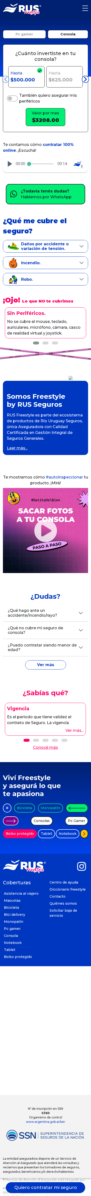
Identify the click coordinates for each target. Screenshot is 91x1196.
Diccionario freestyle (68, 889)
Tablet (46, 833)
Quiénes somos (63, 903)
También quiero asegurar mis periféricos (48, 98)
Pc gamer (24, 34)
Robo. (27, 279)
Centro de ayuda (64, 882)
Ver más (45, 664)
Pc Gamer (76, 821)
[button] (10, 164)
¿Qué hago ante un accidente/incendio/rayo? (32, 612)
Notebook (67, 833)
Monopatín (50, 808)
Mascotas (12, 900)
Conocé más (45, 747)
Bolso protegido (20, 833)
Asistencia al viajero (21, 893)
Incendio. (31, 263)
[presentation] (5, 79)
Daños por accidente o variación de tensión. (45, 246)
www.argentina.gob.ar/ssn (45, 1122)
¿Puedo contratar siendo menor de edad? (42, 647)
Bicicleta (24, 808)
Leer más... (17, 448)
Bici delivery (14, 914)
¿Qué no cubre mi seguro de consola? (35, 630)
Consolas (42, 821)
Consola (67, 34)
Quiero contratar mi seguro (45, 1187)
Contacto (58, 896)
